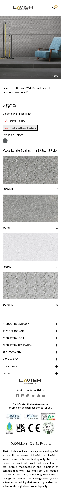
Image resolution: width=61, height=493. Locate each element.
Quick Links (10, 366)
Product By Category (16, 324)
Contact (8, 373)
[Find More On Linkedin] (22, 395)
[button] (56, 189)
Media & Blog (10, 359)
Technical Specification (23, 127)
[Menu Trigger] (47, 8)
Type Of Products (14, 331)
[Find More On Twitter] (33, 395)
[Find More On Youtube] (43, 395)
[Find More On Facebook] (17, 395)
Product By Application (17, 345)
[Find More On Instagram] (27, 395)
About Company (12, 352)
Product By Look (13, 338)
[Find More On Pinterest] (38, 395)
